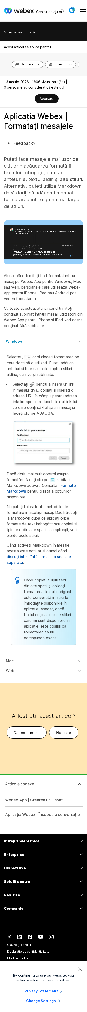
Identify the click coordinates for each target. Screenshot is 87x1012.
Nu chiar (63, 732)
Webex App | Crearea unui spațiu (35, 800)
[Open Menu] (82, 10)
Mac (10, 660)
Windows (14, 341)
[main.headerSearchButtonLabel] (62, 9)
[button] (71, 10)
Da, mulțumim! (27, 732)
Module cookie (17, 958)
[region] (43, 986)
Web (10, 670)
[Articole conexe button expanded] (79, 784)
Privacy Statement (41, 991)
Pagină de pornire (16, 32)
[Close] (79, 968)
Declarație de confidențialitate (28, 951)
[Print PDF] (31, 99)
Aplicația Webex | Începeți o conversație (42, 814)
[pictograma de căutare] (63, 11)
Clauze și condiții (19, 945)
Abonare (46, 99)
